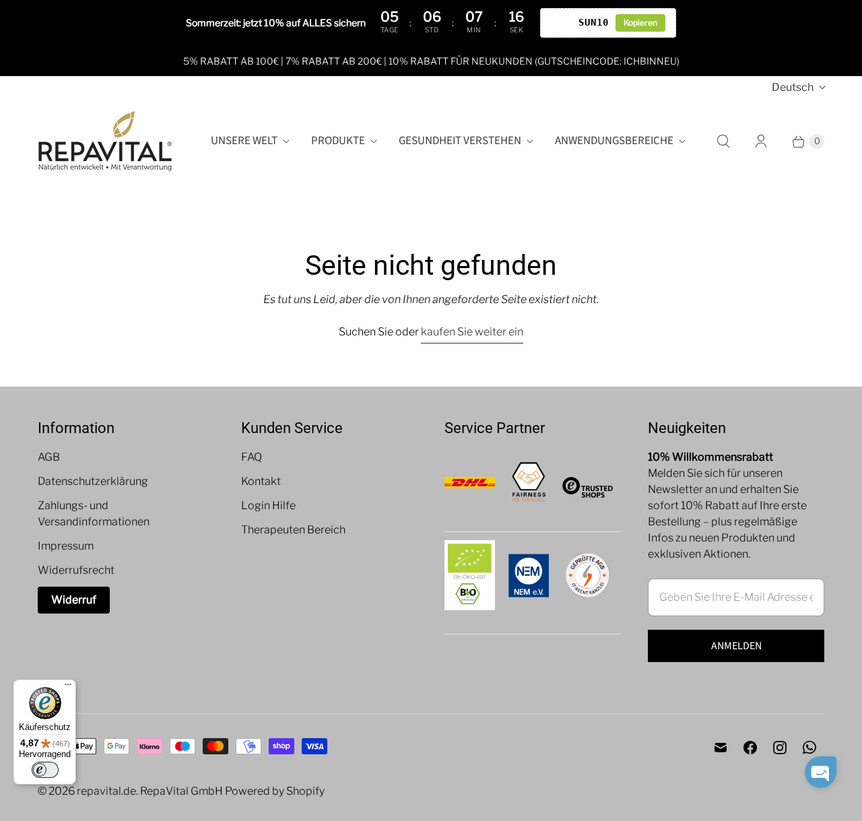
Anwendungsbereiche (614, 141)
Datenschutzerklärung (93, 481)
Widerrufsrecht (76, 570)
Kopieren (640, 23)
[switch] (45, 770)
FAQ (251, 457)
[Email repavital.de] (720, 747)
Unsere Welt (244, 141)
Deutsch (793, 87)
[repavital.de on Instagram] (780, 747)
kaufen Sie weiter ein (472, 331)
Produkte (338, 141)
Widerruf (73, 599)
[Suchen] (723, 141)
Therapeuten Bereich (293, 529)
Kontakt (261, 481)
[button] (820, 772)
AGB (49, 457)
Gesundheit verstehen (460, 141)
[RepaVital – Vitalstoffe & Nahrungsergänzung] (105, 141)
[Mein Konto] (761, 141)
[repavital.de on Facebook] (750, 747)
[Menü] (68, 688)
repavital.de (106, 791)
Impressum (66, 545)
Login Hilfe (268, 505)
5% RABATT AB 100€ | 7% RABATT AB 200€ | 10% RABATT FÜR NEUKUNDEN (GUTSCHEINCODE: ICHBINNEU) (431, 61)
